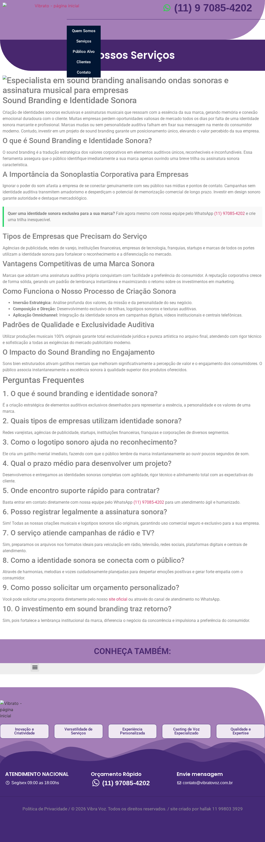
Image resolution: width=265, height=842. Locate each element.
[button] (35, 667)
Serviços (83, 41)
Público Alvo (84, 51)
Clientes (84, 62)
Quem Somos (83, 31)
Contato (84, 72)
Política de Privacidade (45, 808)
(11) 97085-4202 (229, 213)
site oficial (118, 599)
